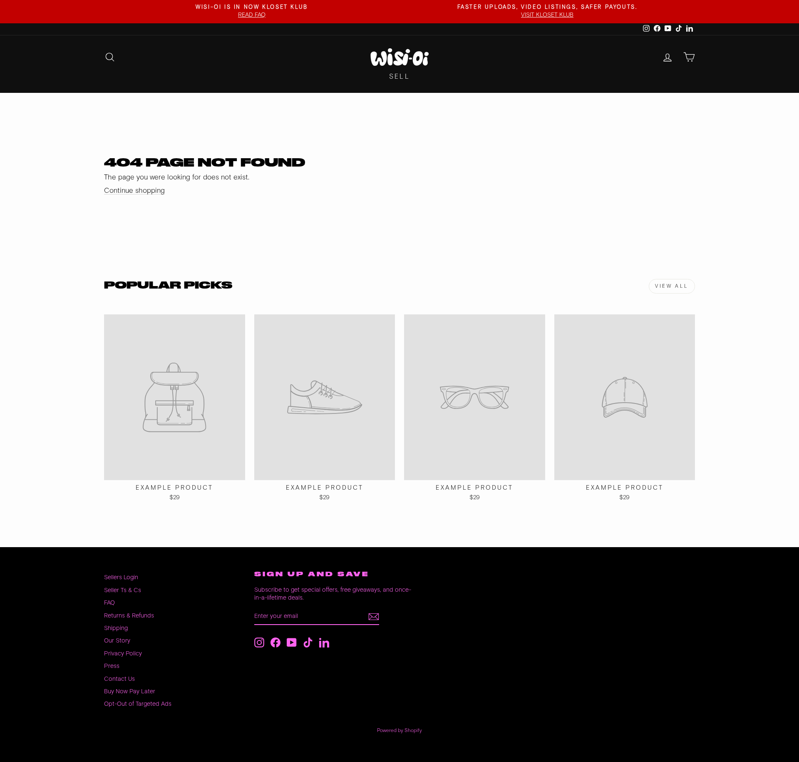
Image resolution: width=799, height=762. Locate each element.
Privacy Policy (123, 653)
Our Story (117, 641)
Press (111, 666)
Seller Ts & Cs (122, 590)
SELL (399, 76)
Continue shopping (134, 190)
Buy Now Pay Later (129, 691)
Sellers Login (121, 577)
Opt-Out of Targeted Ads (137, 704)
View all (672, 286)
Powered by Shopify (399, 730)
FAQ (109, 603)
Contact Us (119, 679)
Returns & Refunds (129, 616)
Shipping (116, 628)
